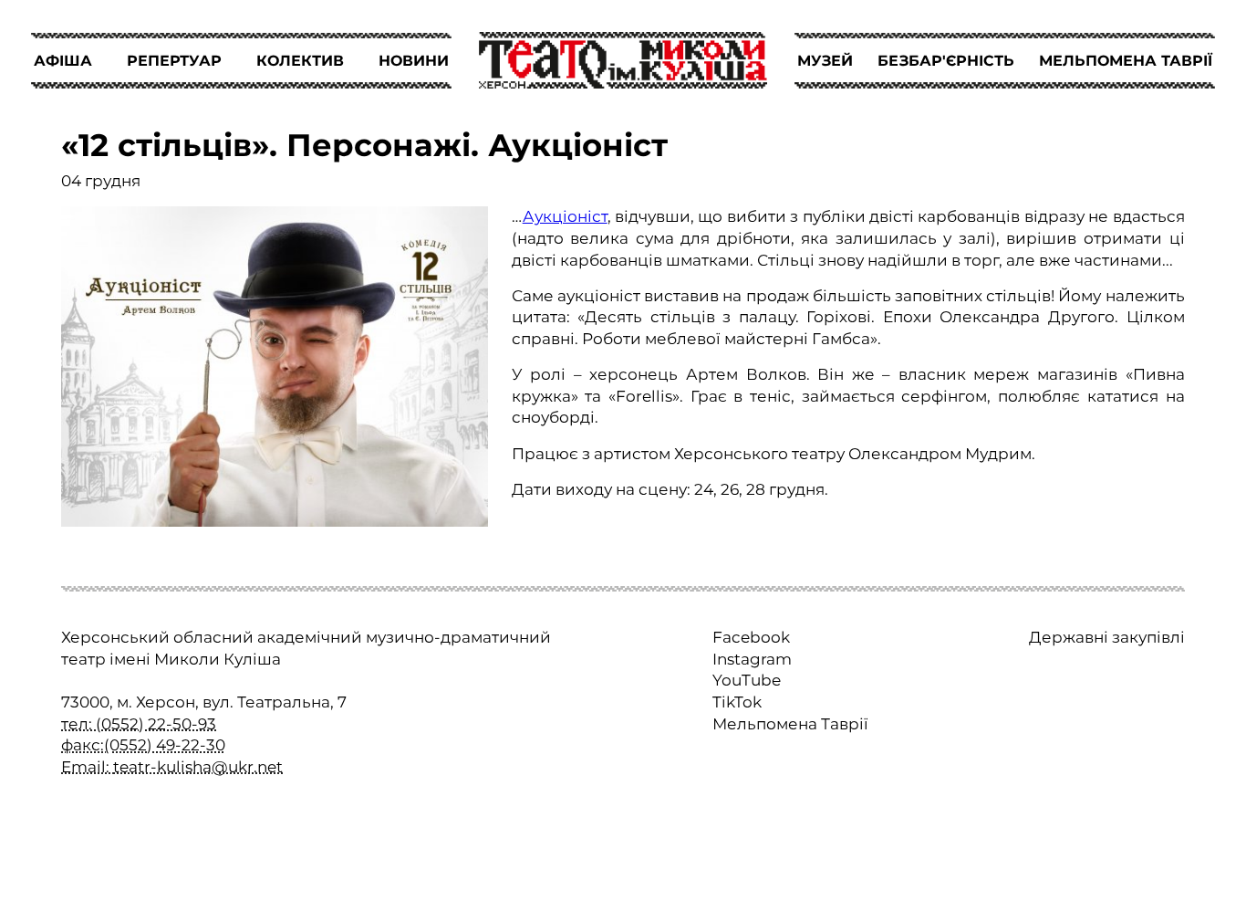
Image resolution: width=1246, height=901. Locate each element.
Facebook (751, 637)
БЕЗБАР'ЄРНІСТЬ (945, 60)
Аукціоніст (565, 216)
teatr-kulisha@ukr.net (198, 767)
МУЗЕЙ (825, 60)
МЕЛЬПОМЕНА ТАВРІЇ (1125, 60)
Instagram (752, 659)
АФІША (63, 60)
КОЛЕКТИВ (300, 60)
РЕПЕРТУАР (174, 60)
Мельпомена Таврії (790, 724)
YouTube (746, 680)
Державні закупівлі (1107, 637)
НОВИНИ (414, 60)
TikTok (737, 702)
